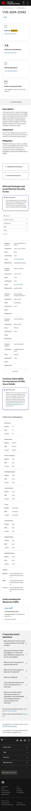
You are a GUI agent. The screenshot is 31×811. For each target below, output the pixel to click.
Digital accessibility (20, 804)
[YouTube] (21, 741)
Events (2, 788)
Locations (18, 788)
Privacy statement (5, 802)
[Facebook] (25, 741)
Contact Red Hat (5, 790)
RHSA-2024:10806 (19, 259)
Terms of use (19, 802)
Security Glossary (11, 711)
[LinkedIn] (17, 741)
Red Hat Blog (19, 790)
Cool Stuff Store (20, 792)
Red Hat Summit (5, 794)
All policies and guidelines (7, 804)
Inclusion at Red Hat (5, 792)
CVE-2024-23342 (21, 8)
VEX (4, 17)
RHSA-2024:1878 (18, 284)
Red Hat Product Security (10, 726)
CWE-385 (7, 608)
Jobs (17, 786)
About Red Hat (4, 786)
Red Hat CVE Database (8, 8)
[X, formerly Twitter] (29, 741)
